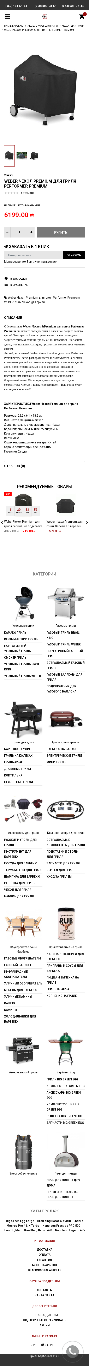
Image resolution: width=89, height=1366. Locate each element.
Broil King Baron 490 (38, 1230)
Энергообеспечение (23, 1173)
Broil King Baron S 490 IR (54, 1221)
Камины (10, 1010)
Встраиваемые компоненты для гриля (66, 842)
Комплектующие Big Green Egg (63, 1107)
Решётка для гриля (19, 883)
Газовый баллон (17, 965)
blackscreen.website (44, 1270)
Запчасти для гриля (63, 863)
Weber (8, 174)
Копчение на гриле (62, 995)
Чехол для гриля (33, 302)
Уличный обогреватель (23, 983)
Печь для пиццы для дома (63, 1183)
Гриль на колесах (18, 755)
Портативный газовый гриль (65, 653)
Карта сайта (44, 1295)
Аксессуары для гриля (23, 832)
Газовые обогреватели (22, 958)
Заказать (74, 255)
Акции (45, 1325)
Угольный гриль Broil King (22, 667)
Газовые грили (66, 625)
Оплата (45, 1254)
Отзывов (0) (14, 466)
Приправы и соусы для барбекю (65, 968)
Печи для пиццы (66, 1173)
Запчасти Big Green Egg (65, 1122)
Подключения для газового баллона (62, 689)
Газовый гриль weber (64, 644)
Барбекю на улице (18, 749)
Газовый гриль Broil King (63, 635)
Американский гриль (23, 1072)
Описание (13, 318)
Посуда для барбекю (20, 863)
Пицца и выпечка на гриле (63, 980)
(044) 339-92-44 (73, 5)
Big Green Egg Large (20, 1221)
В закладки (18, 278)
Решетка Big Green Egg (64, 1116)
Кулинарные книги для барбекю (65, 956)
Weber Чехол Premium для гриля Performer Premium (44, 297)
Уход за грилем (59, 876)
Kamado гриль (15, 632)
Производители (44, 1315)
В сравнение (19, 285)
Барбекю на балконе (63, 749)
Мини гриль (56, 762)
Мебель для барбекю (20, 990)
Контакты (44, 1290)
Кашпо (9, 1003)
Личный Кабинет (44, 1345)
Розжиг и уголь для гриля (20, 842)
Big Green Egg (66, 1072)
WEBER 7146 (12, 302)
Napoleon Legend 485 (70, 1230)
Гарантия (44, 1260)
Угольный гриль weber (22, 676)
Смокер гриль (15, 657)
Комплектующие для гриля (65, 832)
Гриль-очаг (13, 762)
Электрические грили (64, 755)
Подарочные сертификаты (44, 1320)
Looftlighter (12, 1230)
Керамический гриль (21, 639)
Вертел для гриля (61, 870)
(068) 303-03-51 (46, 5)
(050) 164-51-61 (16, 5)
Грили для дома (23, 742)
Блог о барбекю (44, 1265)
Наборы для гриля (19, 896)
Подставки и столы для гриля (62, 854)
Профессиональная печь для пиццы (62, 1194)
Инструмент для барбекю (17, 854)
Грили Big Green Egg (62, 1079)
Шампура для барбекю (22, 876)
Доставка (44, 1249)
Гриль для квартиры (65, 742)
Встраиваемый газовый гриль (66, 665)
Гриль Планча (58, 989)
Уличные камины (18, 996)
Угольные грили (23, 625)
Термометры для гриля (23, 870)
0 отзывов (27, 193)
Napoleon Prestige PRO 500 (61, 1225)
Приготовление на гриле (66, 947)
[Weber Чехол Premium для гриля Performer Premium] (44, 89)
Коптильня (13, 775)
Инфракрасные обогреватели (16, 974)
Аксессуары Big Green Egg (64, 1095)
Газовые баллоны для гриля (64, 677)
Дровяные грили (17, 768)
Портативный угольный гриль (17, 648)
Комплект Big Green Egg (66, 1086)
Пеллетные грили (18, 782)
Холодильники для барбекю (20, 1019)
